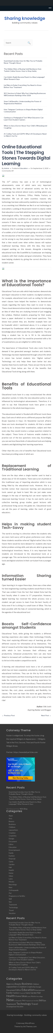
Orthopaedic (14, 890)
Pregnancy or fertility (17, 896)
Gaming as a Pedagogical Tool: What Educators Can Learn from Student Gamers (24, 119)
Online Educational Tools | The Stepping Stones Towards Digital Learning (26, 155)
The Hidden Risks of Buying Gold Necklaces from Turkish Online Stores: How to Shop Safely (22, 70)
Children (12, 827)
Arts (10, 818)
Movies (11, 882)
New (10, 887)
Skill (10, 899)
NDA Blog (23, 809)
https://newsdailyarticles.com (26, 752)
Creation (12, 833)
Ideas (11, 876)
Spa (10, 902)
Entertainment (14, 850)
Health (11, 870)
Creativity (12, 836)
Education (24, 168)
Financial (12, 859)
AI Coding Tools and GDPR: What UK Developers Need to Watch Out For (23, 968)
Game (11, 861)
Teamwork (13, 905)
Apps (11, 816)
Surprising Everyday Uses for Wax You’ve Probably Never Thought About (24, 793)
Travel (11, 910)
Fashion (12, 856)
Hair (10, 867)
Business (12, 824)
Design (11, 839)
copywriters (13, 830)
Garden (12, 864)
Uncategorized (11, 1007)
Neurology (13, 884)
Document (13, 841)
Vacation (12, 913)
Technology (13, 907)
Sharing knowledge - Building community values (27, 1015)
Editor (11, 844)
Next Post (46, 715)
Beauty (11, 821)
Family (11, 853)
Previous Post (8, 715)
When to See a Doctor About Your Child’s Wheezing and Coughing (25, 963)
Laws (11, 879)
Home (11, 873)
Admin (6, 168)
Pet (10, 893)
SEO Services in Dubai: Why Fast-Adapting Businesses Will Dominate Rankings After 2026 (25, 94)
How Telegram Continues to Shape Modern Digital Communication (25, 953)
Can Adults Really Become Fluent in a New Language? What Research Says (25, 803)
